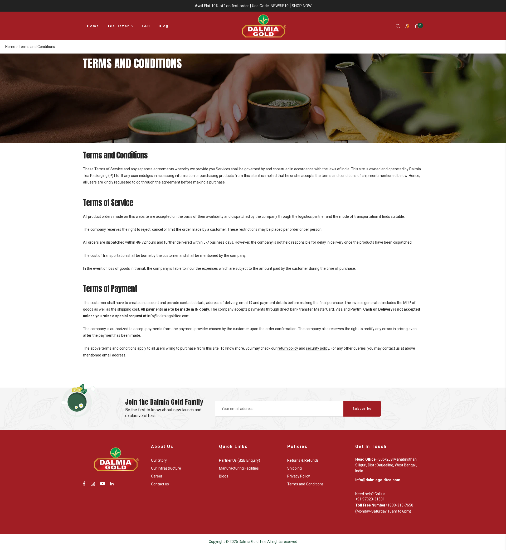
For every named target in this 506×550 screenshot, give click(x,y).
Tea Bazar (118, 26)
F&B (146, 26)
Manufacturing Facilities (239, 468)
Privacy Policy (298, 476)
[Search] (398, 26)
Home (93, 26)
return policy (288, 348)
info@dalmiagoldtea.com (168, 316)
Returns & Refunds (303, 460)
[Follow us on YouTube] (102, 483)
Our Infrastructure (166, 468)
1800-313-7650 (400, 505)
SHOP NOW (302, 5)
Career (156, 476)
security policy (317, 348)
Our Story (159, 460)
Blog (163, 26)
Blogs (223, 476)
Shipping (294, 468)
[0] (417, 26)
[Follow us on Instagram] (93, 483)
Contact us (160, 484)
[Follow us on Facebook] (84, 483)
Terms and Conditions (305, 484)
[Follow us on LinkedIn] (112, 483)
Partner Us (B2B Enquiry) (239, 460)
